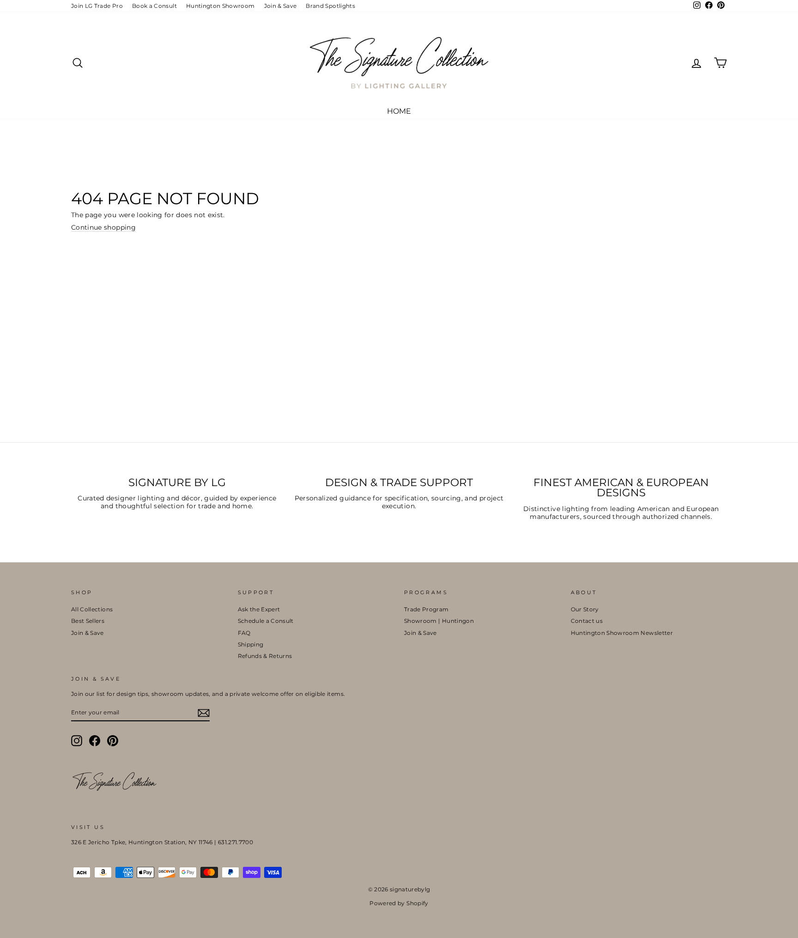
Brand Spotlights (330, 5)
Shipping (251, 644)
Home (399, 111)
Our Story (585, 609)
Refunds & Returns (265, 655)
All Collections (92, 609)
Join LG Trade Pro (97, 5)
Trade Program (426, 609)
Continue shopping (103, 227)
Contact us (587, 620)
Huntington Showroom (220, 5)
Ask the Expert (259, 609)
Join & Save (280, 5)
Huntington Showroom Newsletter (622, 632)
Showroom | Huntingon (439, 620)
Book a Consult (154, 5)
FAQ (244, 632)
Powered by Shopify (398, 903)
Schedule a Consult (266, 620)
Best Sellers (87, 620)
